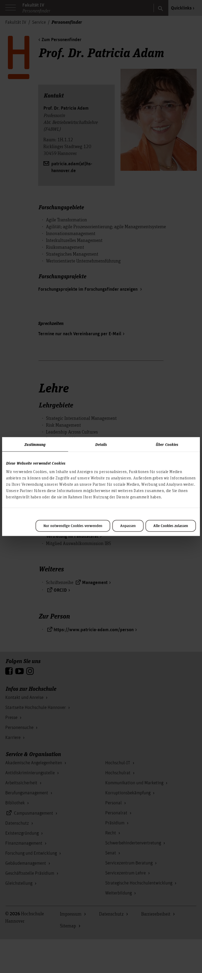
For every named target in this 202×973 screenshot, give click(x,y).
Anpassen (128, 526)
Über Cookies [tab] (167, 444)
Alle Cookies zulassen (170, 526)
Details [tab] (101, 444)
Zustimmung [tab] (35, 444)
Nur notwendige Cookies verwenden (72, 526)
